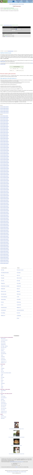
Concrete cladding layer (4, 296)
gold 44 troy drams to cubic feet (4, 245)
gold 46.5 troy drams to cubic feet (4, 252)
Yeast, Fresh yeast (3, 408)
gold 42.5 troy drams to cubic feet (4, 240)
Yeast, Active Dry (3, 405)
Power (2, 378)
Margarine (2, 399)
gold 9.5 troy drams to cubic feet (4, 141)
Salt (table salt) (3, 402)
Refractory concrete (3, 291)
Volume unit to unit (4, 411)
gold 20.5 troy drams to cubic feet (4, 174)
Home (3, 1)
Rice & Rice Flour (3, 347)
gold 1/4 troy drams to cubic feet (4, 106)
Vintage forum (3, 283)
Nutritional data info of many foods (30, 1)
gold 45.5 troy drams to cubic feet (4, 249)
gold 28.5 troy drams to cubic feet (4, 198)
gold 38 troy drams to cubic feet (4, 227)
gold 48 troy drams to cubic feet (4, 257)
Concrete (2, 415)
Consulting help (19, 315)
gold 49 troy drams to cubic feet (4, 260)
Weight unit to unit (3, 412)
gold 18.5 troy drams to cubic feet (4, 168)
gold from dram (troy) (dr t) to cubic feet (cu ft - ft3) (16, 461)
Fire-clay (2, 304)
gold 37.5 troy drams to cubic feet (4, 225)
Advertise (22, 471)
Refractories (3, 418)
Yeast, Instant (3, 409)
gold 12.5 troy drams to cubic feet (4, 150)
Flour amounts (3, 341)
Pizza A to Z (18, 275)
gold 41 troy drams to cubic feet (4, 236)
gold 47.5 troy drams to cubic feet (4, 255)
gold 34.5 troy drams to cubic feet (4, 216)
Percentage (2, 377)
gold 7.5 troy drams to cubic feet (4, 135)
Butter (2, 394)
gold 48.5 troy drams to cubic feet (4, 258)
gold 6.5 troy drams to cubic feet (4, 132)
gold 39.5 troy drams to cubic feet (4, 231)
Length (2, 374)
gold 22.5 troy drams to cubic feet (4, 180)
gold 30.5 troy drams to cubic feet (4, 204)
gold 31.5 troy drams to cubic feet (4, 207)
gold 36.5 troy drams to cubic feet (4, 222)
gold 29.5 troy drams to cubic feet (4, 201)
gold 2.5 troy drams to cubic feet (4, 120)
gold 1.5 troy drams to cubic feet (4, 117)
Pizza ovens (2, 275)
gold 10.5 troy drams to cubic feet (4, 144)
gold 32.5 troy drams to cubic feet (4, 210)
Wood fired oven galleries (18, 1)
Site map (18, 318)
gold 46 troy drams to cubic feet (4, 251)
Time (1, 384)
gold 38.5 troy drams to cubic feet (4, 228)
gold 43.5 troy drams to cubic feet (4, 243)
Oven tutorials (18, 272)
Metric (2, 375)
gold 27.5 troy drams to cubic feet (4, 195)
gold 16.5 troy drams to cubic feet (4, 162)
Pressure (2, 380)
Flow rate (2, 371)
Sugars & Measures (4, 403)
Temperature (3, 356)
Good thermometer (3, 310)
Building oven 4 (19, 307)
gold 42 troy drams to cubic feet (4, 239)
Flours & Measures (4, 397)
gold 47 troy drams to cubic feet (4, 254)
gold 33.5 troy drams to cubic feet (4, 213)
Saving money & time (4, 307)
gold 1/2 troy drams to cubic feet (4, 109)
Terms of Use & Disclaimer (14, 471)
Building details (3, 288)
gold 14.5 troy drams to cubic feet (4, 156)
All (5, 362)
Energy (2, 369)
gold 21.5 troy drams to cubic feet (4, 177)
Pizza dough (18, 280)
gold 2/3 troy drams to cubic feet (4, 111)
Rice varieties (3, 400)
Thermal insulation (3, 299)
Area (1, 366)
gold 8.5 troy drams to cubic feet (4, 138)
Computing (2, 368)
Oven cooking (18, 283)
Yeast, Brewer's (3, 406)
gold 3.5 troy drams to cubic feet (4, 123)
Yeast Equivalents (3, 353)
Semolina (2, 350)
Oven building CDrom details (5, 272)
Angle (2, 365)
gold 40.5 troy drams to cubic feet (4, 234)
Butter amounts (3, 338)
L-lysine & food (19, 304)
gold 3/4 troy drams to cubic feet (4, 112)
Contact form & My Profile (20, 310)
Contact (19, 471)
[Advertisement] (16, 17)
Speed (2, 381)
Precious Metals (3, 390)
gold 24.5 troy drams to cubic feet (4, 186)
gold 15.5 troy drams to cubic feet (4, 159)
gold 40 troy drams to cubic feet (4, 233)
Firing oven (18, 288)
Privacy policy (9, 471)
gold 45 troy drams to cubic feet (4, 248)
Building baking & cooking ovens (24, 1)
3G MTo (18, 296)
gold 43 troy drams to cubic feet (4, 242)
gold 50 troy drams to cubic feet (4, 263)
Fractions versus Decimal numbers (6, 372)
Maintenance (18, 291)
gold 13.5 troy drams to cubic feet (4, 153)
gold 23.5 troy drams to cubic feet (4, 183)
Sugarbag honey (3, 344)
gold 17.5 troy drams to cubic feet (4, 165)
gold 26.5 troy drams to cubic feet (4, 192)
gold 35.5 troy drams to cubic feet (4, 219)
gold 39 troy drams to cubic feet (4, 230)
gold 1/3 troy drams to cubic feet (4, 108)
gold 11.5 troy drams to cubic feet (4, 147)
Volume (2, 386)
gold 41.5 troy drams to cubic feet (4, 237)
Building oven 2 (3, 315)
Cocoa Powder (3, 396)
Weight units (3, 362)
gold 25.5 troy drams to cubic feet (4, 189)
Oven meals (2, 280)
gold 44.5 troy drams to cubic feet (4, 246)
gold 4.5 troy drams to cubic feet (4, 126)
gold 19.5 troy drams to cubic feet (4, 171)
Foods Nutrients (3, 359)
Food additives (19, 299)
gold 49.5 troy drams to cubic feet (4, 261)
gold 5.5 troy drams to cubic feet (4, 129)
